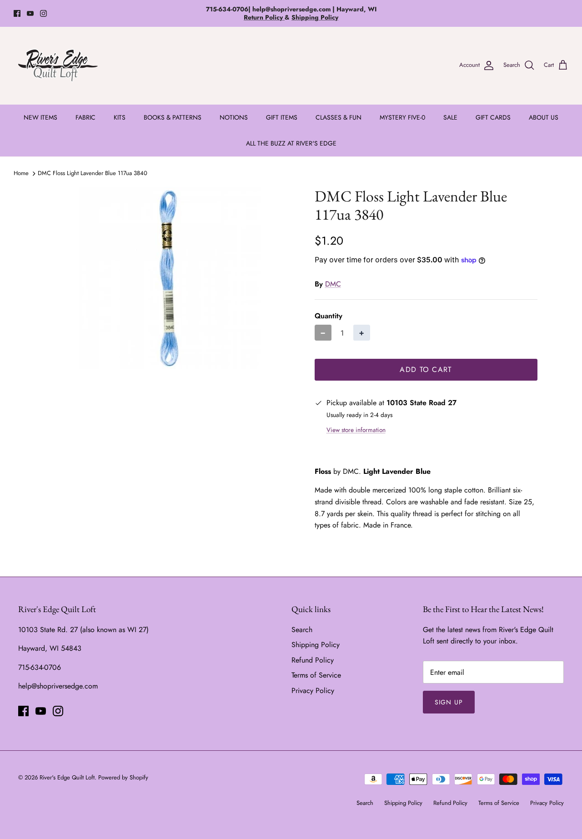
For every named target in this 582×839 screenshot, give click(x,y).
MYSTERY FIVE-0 (402, 117)
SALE (450, 117)
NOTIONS (234, 117)
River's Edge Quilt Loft (67, 777)
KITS (119, 117)
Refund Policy (312, 660)
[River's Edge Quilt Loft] (58, 65)
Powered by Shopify (123, 777)
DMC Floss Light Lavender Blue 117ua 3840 (92, 173)
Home (21, 173)
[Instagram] (43, 13)
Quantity (328, 316)
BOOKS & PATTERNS (172, 117)
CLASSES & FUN (338, 117)
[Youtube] (30, 13)
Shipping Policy (315, 644)
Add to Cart (426, 369)
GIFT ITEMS (281, 117)
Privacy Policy (312, 690)
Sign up (449, 702)
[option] (170, 278)
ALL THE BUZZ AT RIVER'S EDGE (291, 143)
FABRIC (85, 117)
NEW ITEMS (40, 117)
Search (301, 629)
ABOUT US (543, 117)
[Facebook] (17, 13)
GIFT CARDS (493, 117)
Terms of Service (316, 675)
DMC (333, 284)
